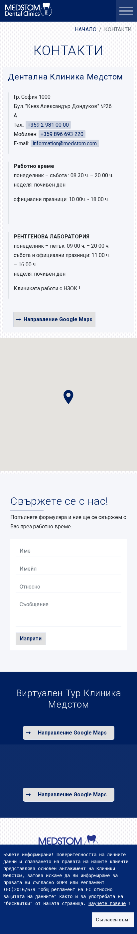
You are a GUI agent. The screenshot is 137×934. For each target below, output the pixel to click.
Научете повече (107, 903)
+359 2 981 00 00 (48, 125)
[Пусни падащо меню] (126, 11)
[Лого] (68, 844)
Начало (85, 29)
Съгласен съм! (113, 919)
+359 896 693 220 (62, 134)
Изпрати (31, 638)
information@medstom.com (65, 143)
